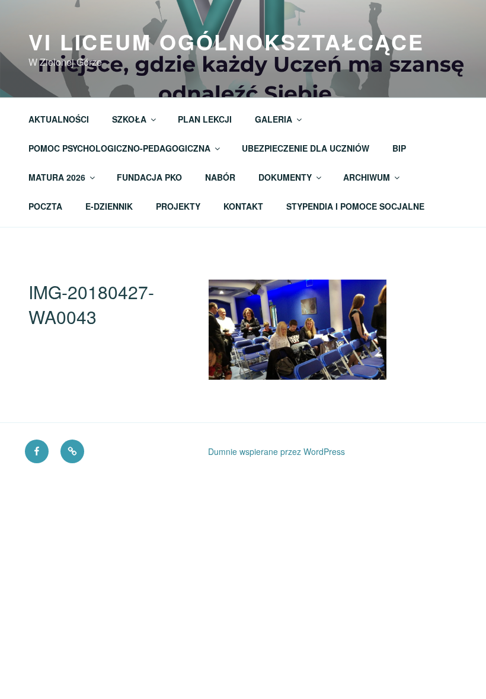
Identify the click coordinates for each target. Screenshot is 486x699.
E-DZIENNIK (109, 206)
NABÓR (220, 177)
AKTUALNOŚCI (58, 119)
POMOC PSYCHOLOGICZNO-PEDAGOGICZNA (119, 148)
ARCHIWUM (366, 177)
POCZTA (45, 206)
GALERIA (273, 119)
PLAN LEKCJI (205, 119)
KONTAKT (243, 206)
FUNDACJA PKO (149, 177)
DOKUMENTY (285, 177)
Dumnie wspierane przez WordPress (276, 451)
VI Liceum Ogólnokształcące (226, 41)
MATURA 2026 (56, 177)
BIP (399, 148)
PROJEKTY (178, 206)
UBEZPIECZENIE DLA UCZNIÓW (305, 148)
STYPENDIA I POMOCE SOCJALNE (355, 206)
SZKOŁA (129, 119)
